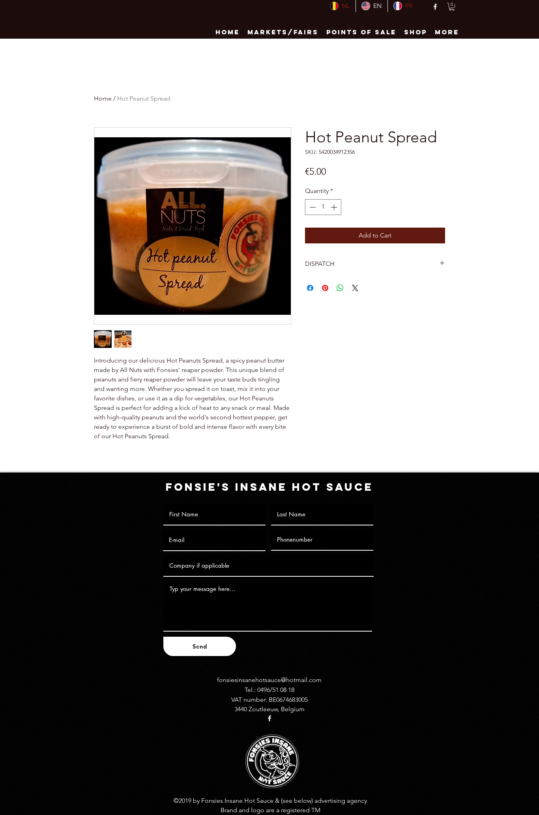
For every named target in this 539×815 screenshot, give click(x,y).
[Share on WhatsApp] (340, 288)
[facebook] (435, 7)
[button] (452, 7)
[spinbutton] (323, 207)
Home (103, 98)
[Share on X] (355, 288)
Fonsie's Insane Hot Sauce (269, 486)
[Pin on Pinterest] (325, 288)
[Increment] (334, 207)
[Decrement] (311, 207)
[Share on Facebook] (310, 288)
